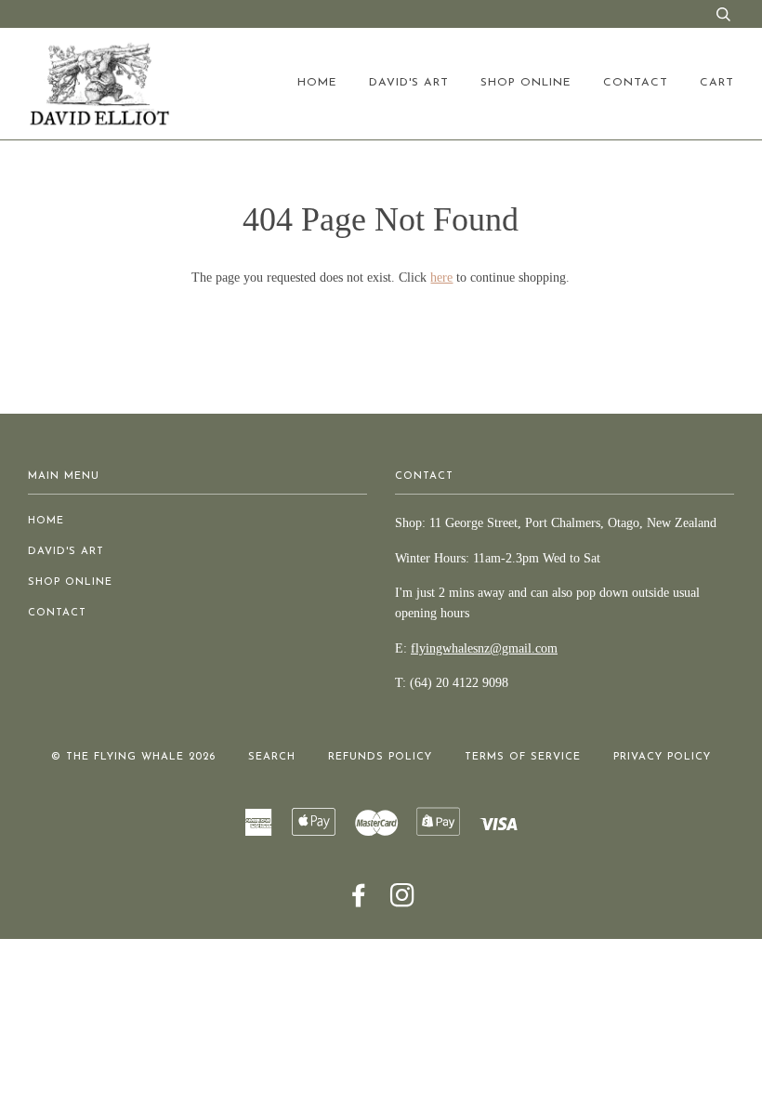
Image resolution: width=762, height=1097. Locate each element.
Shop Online (526, 82)
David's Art (409, 82)
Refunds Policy (380, 757)
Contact (635, 82)
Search (272, 757)
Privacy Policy (662, 757)
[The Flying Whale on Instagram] (402, 902)
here (441, 277)
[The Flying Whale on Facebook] (359, 902)
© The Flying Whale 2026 (133, 757)
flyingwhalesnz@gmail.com (484, 648)
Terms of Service (523, 757)
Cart (717, 82)
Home (317, 82)
